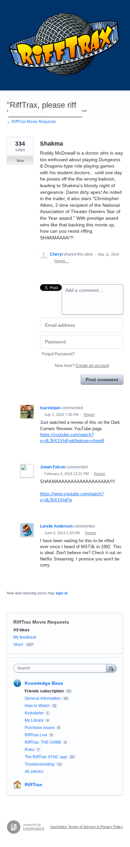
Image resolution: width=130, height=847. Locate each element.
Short (18, 644)
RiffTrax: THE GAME (43, 742)
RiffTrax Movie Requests (41, 622)
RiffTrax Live (36, 735)
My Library (34, 720)
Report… (61, 261)
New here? (82, 365)
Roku (29, 749)
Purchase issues (40, 727)
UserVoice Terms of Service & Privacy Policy (86, 827)
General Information (43, 698)
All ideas (21, 630)
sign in (62, 593)
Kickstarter (34, 713)
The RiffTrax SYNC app (46, 757)
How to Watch (37, 705)
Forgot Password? (58, 354)
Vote (20, 161)
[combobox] (61, 668)
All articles (34, 771)
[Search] (111, 668)
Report (89, 415)
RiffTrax (33, 784)
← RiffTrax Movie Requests (31, 121)
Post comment (102, 379)
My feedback (24, 637)
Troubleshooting (39, 764)
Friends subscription (44, 691)
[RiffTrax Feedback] (65, 45)
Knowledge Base (44, 683)
